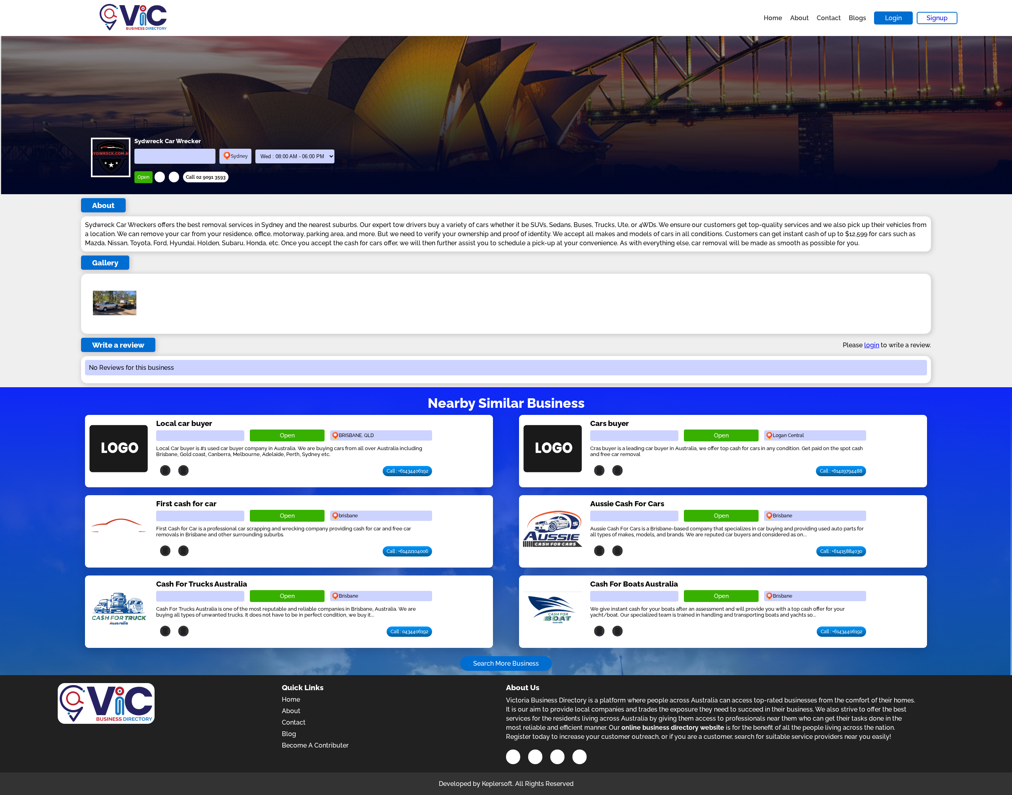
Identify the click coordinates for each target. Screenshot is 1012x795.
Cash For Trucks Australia (201, 583)
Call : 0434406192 (409, 631)
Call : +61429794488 (841, 471)
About (799, 18)
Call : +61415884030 (841, 551)
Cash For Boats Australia (634, 583)
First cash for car (186, 503)
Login (893, 18)
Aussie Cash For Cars (627, 503)
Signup (937, 18)
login (871, 345)
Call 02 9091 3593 (206, 177)
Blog (289, 734)
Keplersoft (497, 783)
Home (773, 18)
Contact (829, 18)
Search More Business (506, 663)
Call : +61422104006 (407, 551)
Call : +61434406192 (407, 471)
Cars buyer (609, 423)
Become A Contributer (315, 745)
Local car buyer (184, 423)
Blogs (857, 18)
